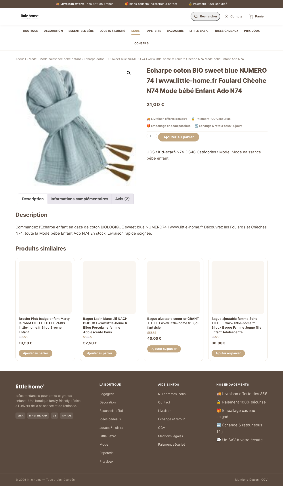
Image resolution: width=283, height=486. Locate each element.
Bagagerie (175, 30)
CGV (161, 428)
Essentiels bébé (81, 30)
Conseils (141, 43)
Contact (164, 402)
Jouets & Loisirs (113, 30)
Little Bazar (199, 30)
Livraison (164, 411)
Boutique (30, 30)
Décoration (53, 30)
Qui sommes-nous (172, 394)
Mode (135, 30)
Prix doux (252, 30)
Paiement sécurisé (171, 444)
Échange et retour (171, 419)
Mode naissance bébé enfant (60, 59)
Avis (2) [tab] (122, 199)
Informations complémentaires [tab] (79, 199)
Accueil (20, 59)
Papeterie (153, 30)
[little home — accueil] (29, 16)
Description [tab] (33, 199)
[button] (129, 73)
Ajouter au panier (178, 137)
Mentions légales (170, 436)
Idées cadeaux (226, 30)
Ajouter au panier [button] (35, 353)
